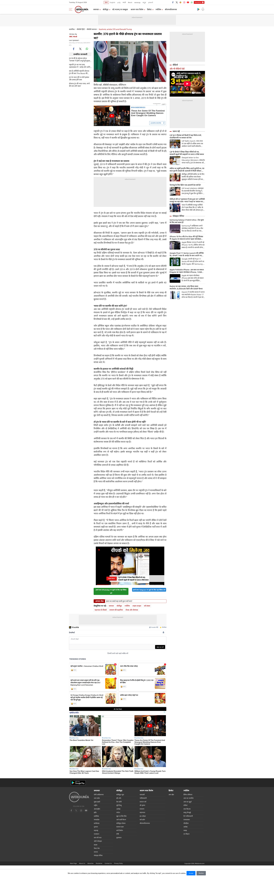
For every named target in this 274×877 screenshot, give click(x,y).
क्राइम (95, 845)
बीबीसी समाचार (92, 29)
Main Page (73, 863)
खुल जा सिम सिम (121, 816)
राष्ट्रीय (95, 805)
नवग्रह (185, 830)
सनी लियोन (119, 830)
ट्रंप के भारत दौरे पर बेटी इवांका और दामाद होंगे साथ (79, 78)
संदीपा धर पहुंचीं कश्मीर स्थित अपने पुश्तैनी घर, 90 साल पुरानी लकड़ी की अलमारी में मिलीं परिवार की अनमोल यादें (187, 169)
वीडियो (175, 64)
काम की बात (97, 837)
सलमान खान (120, 827)
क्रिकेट (149, 9)
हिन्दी (106, 2)
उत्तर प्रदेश (97, 798)
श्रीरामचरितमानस (171, 9)
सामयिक (72, 29)
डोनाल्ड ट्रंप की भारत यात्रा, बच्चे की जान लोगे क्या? (79, 84)
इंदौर (95, 812)
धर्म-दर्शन (142, 819)
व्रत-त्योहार (143, 816)
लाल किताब (187, 809)
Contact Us (108, 863)
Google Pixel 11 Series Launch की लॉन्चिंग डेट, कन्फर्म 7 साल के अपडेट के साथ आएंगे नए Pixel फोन (187, 254)
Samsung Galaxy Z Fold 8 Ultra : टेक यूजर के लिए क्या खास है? (187, 221)
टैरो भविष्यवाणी (188, 816)
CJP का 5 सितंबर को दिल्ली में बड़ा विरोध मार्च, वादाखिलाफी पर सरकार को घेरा (186, 136)
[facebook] (173, 2)
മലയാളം (137, 2)
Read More (111, 578)
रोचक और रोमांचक (132, 610)
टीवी (117, 834)
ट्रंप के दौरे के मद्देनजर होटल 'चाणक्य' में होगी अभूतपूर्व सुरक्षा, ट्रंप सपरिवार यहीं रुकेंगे (79, 59)
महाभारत (142, 812)
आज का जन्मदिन (188, 798)
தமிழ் (119, 2)
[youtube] (188, 2)
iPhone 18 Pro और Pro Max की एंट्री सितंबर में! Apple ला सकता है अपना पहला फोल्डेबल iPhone (186, 237)
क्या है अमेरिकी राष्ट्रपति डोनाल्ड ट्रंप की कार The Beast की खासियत (79, 72)
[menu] (71, 9)
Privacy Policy (118, 863)
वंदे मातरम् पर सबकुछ (120, 9)
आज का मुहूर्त (187, 802)
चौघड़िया (186, 823)
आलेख (118, 809)
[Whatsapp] (191, 2)
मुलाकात (118, 837)
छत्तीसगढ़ (96, 823)
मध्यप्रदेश (96, 819)
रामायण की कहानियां (116, 610)
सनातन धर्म (143, 802)
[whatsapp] (87, 49)
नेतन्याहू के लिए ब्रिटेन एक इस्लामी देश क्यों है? (185, 185)
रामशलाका (186, 819)
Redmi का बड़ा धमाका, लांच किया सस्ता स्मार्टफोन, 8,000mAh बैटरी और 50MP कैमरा (186, 287)
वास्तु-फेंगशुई (187, 812)
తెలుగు (130, 2)
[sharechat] (180, 2)
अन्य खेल (171, 794)
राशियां (185, 805)
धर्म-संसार (147, 606)
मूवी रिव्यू (119, 805)
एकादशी (142, 794)
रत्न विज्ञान (186, 834)
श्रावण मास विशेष (137, 9)
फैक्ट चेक (97, 848)
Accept (191, 873)
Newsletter (198, 2)
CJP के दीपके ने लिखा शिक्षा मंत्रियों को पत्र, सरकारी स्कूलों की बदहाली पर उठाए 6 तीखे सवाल (187, 152)
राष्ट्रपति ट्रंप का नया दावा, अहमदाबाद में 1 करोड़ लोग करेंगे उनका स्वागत (79, 65)
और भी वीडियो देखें (177, 68)
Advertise (90, 863)
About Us (82, 863)
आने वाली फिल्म (121, 819)
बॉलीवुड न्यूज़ (120, 794)
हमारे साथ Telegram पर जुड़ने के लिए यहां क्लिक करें (149, 590)
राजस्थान (96, 834)
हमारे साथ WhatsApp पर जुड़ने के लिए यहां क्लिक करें (111, 591)
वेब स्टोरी (119, 802)
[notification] (203, 9)
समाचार (96, 9)
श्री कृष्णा (142, 805)
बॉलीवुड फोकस (120, 823)
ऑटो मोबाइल (98, 841)
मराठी (124, 2)
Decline (201, 873)
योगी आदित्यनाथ (99, 794)
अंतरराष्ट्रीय (97, 809)
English (112, 2)
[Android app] (78, 782)
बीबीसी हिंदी (81, 29)
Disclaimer (99, 863)
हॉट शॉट (118, 798)
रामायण (142, 809)
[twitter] (176, 2)
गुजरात (96, 827)
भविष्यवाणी (143, 798)
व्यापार (96, 852)
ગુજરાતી (150, 2)
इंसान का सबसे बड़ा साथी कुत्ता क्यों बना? (119, 601)
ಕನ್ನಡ (144, 2)
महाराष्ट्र (96, 830)
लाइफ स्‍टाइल (137, 606)
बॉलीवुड (105, 9)
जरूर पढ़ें (176, 131)
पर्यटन (118, 812)
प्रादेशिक (96, 816)
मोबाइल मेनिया (178, 216)
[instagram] (184, 2)
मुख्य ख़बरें (97, 802)
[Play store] (198, 9)
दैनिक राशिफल (187, 794)
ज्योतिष (158, 9)
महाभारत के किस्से (101, 610)
